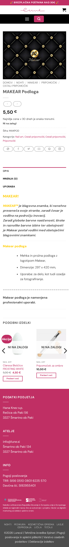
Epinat (51, 532)
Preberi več (13, 378)
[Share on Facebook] (18, 149)
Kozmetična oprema (41, 524)
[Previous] (4, 358)
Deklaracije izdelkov (41, 541)
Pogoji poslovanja (15, 476)
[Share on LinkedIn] (60, 149)
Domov (8, 82)
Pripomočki (49, 82)
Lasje (60, 524)
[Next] (65, 358)
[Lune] (32, 9)
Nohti (20, 82)
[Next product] (7, 104)
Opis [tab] (6, 171)
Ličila (38, 527)
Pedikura (20, 524)
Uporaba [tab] (9, 186)
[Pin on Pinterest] (49, 149)
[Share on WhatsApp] (8, 149)
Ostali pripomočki (15, 86)
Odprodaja (24, 527)
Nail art (19, 136)
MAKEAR (33, 82)
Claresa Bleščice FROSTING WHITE (13, 367)
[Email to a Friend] (39, 149)
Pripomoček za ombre (49, 365)
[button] (64, 10)
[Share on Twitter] (29, 149)
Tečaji (48, 527)
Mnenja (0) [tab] (10, 178)
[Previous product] (17, 104)
